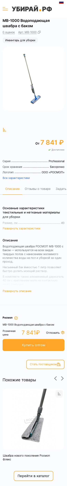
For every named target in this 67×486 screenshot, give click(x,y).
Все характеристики (16, 178)
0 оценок (9, 32)
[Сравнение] (59, 394)
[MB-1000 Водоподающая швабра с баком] (33, 78)
